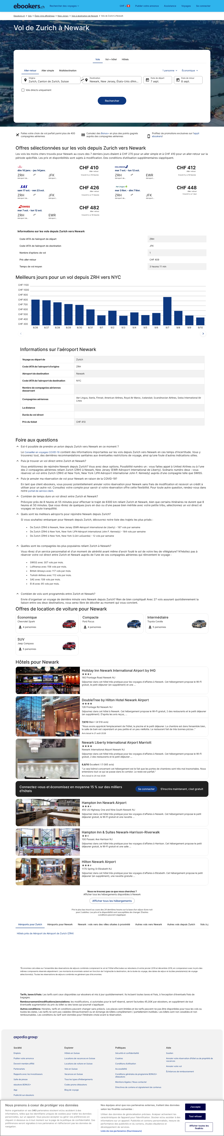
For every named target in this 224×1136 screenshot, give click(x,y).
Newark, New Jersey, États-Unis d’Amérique (116, 81)
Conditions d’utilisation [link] (125, 1063)
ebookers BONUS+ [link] (22, 1084)
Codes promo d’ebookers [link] (75, 1084)
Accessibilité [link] (121, 1069)
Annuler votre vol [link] (174, 1066)
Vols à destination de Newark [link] (84, 16)
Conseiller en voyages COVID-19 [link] (42, 452)
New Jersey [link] (63, 16)
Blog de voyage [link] (71, 1090)
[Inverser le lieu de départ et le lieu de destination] (82, 80)
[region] (112, 1118)
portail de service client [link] (40, 490)
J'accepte (195, 1106)
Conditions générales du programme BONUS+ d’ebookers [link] (136, 1075)
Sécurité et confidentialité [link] (127, 1053)
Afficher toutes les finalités (199, 1127)
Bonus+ (105, 133)
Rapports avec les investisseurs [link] (28, 1074)
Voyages (186, 5)
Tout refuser (195, 1116)
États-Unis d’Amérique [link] (45, 16)
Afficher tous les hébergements (112, 900)
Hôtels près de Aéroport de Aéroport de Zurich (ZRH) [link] (45, 933)
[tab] (98, 59)
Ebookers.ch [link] (19, 16)
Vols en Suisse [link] (71, 1069)
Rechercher (112, 100)
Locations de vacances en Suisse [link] (79, 1058)
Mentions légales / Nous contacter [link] (131, 1082)
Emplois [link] (17, 1053)
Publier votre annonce (147, 5)
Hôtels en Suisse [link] (72, 1053)
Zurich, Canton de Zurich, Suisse (49, 81)
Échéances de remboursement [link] (180, 1071)
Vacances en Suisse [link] (73, 1074)
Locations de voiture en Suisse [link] (78, 1063)
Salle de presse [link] (21, 1079)
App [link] (15, 1090)
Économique (188, 70)
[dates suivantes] (203, 333)
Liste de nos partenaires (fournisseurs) (121, 1131)
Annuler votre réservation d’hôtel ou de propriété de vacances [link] (189, 1059)
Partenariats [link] (19, 1069)
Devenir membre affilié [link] (24, 1063)
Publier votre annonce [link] (24, 1058)
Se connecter (203, 5)
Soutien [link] (169, 1053)
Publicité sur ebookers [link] (24, 1095)
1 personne (168, 70)
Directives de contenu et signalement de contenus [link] (138, 1087)
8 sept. (185, 81)
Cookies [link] (119, 1058)
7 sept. (155, 81)
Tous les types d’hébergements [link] (78, 1079)
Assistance (170, 5)
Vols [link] (30, 16)
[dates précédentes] (20, 333)
